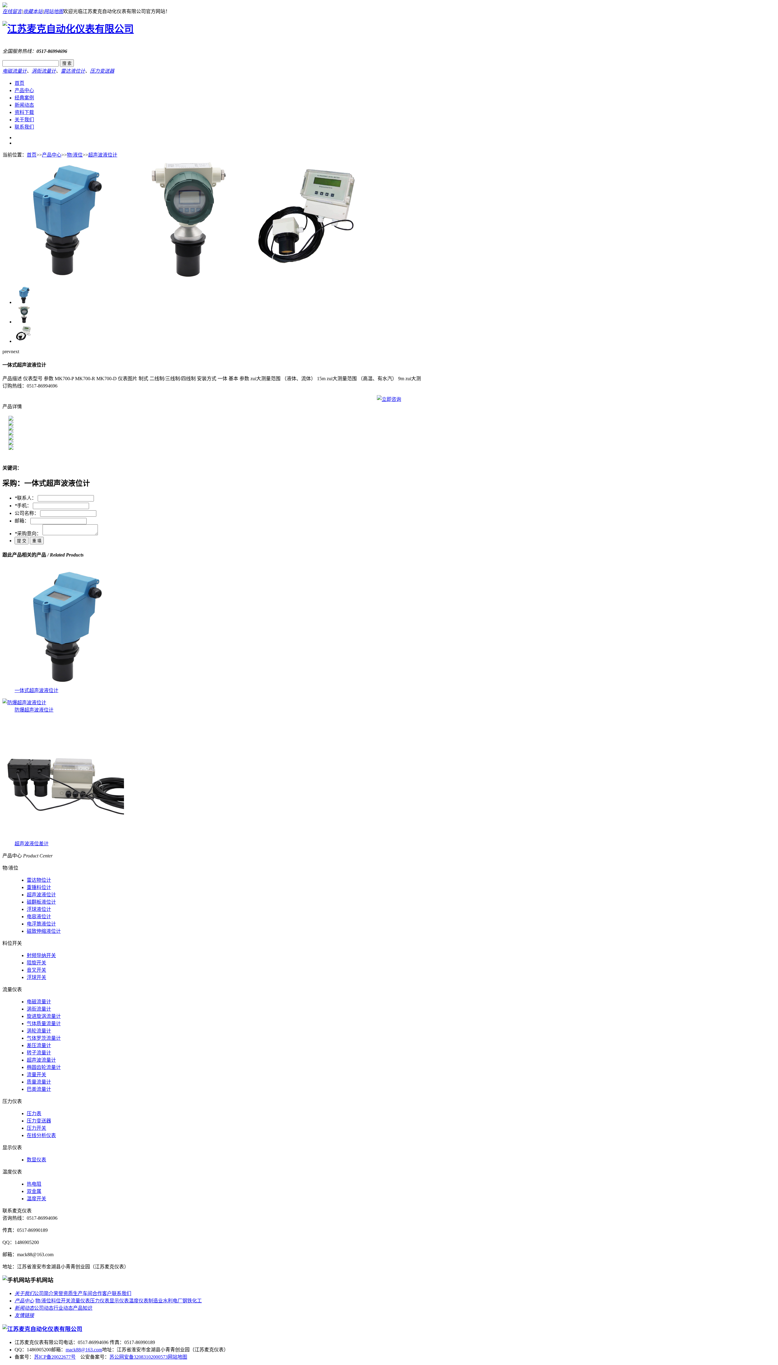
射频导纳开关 (41, 955)
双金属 (34, 1191)
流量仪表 (80, 1300)
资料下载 (24, 112)
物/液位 (75, 154)
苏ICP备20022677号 (55, 1357)
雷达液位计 (73, 71)
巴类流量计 (39, 1089)
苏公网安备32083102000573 (138, 1357)
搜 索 (66, 63)
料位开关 (61, 1300)
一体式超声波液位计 (36, 690)
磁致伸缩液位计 (44, 931)
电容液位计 (39, 916)
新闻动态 (24, 105)
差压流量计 (39, 1045)
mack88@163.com (84, 1349)
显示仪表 (119, 1300)
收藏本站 (33, 11)
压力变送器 (102, 71)
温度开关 (36, 1198)
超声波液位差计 (32, 843)
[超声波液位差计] (63, 837)
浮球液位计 (39, 909)
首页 (19, 83)
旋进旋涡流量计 (44, 1016)
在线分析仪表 (41, 1135)
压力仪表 (99, 1300)
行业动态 (63, 1308)
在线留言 (12, 11)
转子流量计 (39, 1052)
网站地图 (53, 11)
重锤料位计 (39, 887)
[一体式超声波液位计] (63, 278)
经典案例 (24, 97)
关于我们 (24, 119)
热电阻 (34, 1184)
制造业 (155, 1300)
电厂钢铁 (182, 1300)
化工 (197, 1300)
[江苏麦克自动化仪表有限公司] (68, 28)
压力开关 (36, 1128)
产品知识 (82, 1308)
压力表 (34, 1113)
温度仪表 (138, 1300)
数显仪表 (36, 1159)
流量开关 (36, 1074)
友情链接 (24, 1315)
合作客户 (102, 1293)
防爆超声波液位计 (34, 709)
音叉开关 (36, 970)
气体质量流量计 (44, 1023)
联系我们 (24, 126)
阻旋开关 (36, 962)
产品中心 (24, 90)
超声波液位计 (102, 154)
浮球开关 (36, 977)
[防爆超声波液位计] (24, 702)
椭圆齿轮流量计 (44, 1067)
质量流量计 (39, 1081)
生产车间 (82, 1293)
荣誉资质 (63, 1293)
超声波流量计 (41, 1060)
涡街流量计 (44, 71)
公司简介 (43, 1293)
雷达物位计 (39, 880)
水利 (168, 1300)
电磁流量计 (14, 71)
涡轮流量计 (39, 1030)
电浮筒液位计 (41, 923)
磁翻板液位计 (41, 902)
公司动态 (43, 1308)
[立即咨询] (389, 399)
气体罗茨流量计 (44, 1038)
